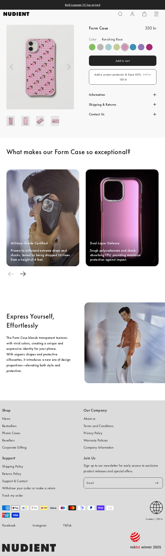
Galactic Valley (108, 47)
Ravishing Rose (125, 47)
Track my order (12, 495)
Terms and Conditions (98, 426)
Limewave (92, 47)
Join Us (89, 458)
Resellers (8, 440)
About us (90, 418)
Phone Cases (11, 433)
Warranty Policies (96, 440)
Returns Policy (11, 473)
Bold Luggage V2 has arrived (82, 5)
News (6, 418)
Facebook (9, 525)
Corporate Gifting (14, 447)
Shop (6, 410)
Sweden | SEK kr (154, 518)
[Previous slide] (10, 274)
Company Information (99, 447)
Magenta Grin (149, 47)
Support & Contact (14, 481)
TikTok (67, 525)
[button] (120, 14)
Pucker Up (100, 47)
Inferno (116, 47)
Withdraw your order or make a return (29, 488)
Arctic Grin (133, 47)
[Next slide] (22, 274)
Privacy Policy (93, 433)
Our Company (95, 410)
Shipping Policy (12, 466)
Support (8, 458)
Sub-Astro (141, 47)
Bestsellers (9, 426)
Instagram (39, 525)
